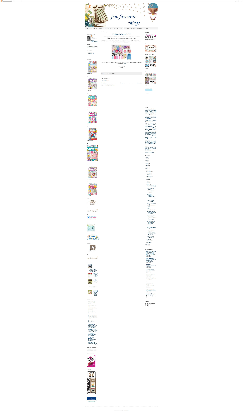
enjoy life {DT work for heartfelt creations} (151, 191)
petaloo (149, 148)
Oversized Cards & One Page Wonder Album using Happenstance (92, 326)
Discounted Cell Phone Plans (150, 286)
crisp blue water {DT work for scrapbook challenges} (151, 212)
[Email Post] (107, 73)
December (149, 171)
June (148, 181)
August (148, 177)
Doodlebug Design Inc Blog (92, 305)
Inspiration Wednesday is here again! (151, 266)
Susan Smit (148, 264)
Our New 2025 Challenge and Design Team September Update (151, 260)
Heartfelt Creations (148, 119)
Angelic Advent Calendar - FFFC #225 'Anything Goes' (151, 279)
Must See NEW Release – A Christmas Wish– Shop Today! (92, 317)
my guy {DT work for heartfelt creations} (151, 198)
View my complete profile (94, 41)
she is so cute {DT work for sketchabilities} (151, 186)
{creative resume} (93, 28)
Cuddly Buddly (148, 113)
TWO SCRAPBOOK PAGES (151, 290)
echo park (147, 143)
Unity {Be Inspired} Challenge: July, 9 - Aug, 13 (151, 295)
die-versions (148, 142)
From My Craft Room (150, 278)
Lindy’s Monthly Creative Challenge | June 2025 (92, 331)
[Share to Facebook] (112, 73)
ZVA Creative (153, 141)
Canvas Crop (147, 110)
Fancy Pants (147, 116)
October (149, 174)
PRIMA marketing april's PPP (150, 230)
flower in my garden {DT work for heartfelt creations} (151, 216)
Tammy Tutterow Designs (149, 284)
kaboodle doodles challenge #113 (150, 237)
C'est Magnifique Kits (150, 274)
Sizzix (155, 132)
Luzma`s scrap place (150, 289)
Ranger (150, 131)
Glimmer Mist (148, 117)
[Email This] (109, 73)
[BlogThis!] (110, 73)
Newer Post (103, 83)
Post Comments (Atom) (110, 85)
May (148, 182)
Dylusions (147, 115)
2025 (147, 157)
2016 (147, 163)
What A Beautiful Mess (151, 251)
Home (122, 83)
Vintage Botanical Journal (91, 322)
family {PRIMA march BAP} (151, 228)
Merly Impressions (150, 125)
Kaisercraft (149, 122)
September (149, 176)
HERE (125, 63)
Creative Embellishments (150, 112)
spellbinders (149, 151)
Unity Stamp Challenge (150, 293)
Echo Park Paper (91, 342)
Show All (96, 344)
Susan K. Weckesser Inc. (150, 135)
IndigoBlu (154, 120)
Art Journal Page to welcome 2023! (92, 340)
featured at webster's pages (151, 204)
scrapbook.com (90, 52)
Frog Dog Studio (153, 116)
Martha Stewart (149, 123)
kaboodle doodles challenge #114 (150, 219)
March (148, 239)
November (149, 173)
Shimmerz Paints (91, 310)
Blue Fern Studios (91, 324)
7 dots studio (90, 320)
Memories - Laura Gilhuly (91, 303)
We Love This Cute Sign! (92, 343)
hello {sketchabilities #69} (151, 206)
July (148, 179)
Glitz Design (154, 117)
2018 (147, 160)
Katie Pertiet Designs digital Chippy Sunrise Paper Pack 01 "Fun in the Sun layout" (151, 254)
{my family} (126, 28)
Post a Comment (105, 80)
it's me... (148, 208)
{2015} (105, 28)
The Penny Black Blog (92, 315)
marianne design (149, 147)
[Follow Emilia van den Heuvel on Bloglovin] (148, 90)
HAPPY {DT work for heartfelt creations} (151, 225)
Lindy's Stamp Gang (92, 329)
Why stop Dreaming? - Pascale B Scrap (92, 335)
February (149, 240)
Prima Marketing (150, 128)
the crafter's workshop (150, 151)
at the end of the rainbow (150, 189)
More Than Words (150, 258)
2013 (147, 168)
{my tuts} (133, 28)
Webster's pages (149, 140)
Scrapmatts (151, 132)
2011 (147, 244)
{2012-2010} (120, 28)
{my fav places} (140, 28)
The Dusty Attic (91, 333)
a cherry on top (91, 53)
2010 (147, 246)
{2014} (109, 28)
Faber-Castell (152, 115)
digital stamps (153, 142)
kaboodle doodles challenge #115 (150, 201)
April (148, 184)
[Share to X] (111, 73)
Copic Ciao (153, 111)
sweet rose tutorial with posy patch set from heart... (151, 233)
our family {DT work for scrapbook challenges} (151, 222)
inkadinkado (154, 146)
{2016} (100, 28)
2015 (147, 165)
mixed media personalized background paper (151, 195)
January (149, 242)
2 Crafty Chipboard (92, 301)
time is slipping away (151, 210)
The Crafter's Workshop (91, 338)
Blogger (126, 411)
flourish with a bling (150, 144)
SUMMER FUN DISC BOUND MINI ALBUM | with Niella (92, 308)
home (87, 28)
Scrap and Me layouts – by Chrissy (150, 271)
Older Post (140, 83)
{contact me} (147, 28)
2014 (147, 166)
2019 (147, 158)
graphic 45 (151, 144)
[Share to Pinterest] (113, 73)
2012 (147, 170)
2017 (147, 162)
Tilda (151, 137)
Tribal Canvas (149, 275)
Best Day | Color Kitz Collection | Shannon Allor (92, 312)
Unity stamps (153, 138)
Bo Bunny (153, 109)
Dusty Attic (154, 113)
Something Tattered (148, 133)
